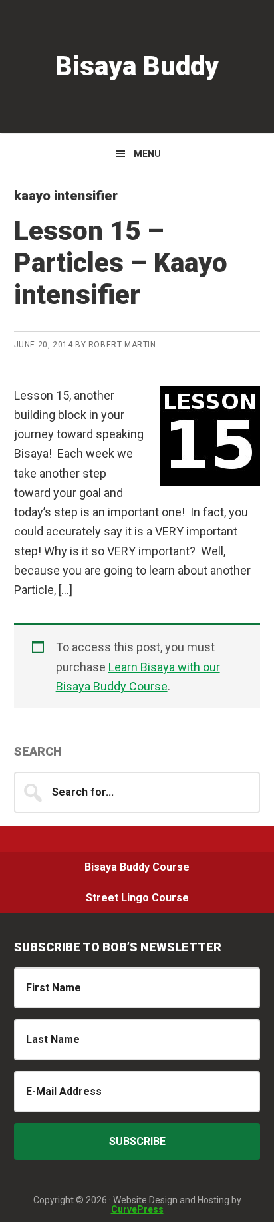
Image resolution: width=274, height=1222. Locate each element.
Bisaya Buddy (137, 66)
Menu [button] (147, 153)
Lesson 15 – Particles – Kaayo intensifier (120, 263)
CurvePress (137, 1209)
